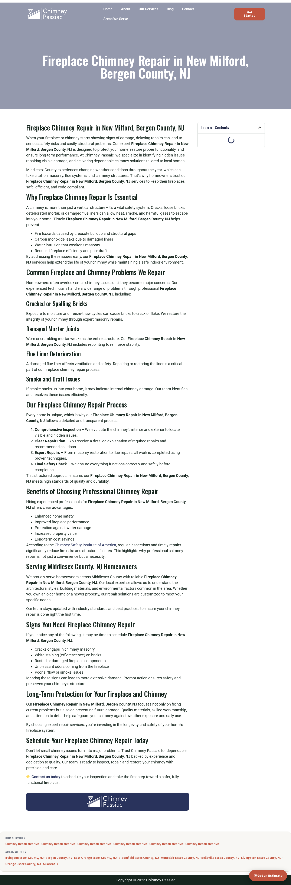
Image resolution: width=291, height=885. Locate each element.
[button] (259, 127)
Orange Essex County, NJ (23, 864)
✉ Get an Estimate (268, 875)
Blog (170, 9)
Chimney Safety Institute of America (85, 545)
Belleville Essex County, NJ (220, 857)
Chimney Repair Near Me (22, 844)
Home (107, 9)
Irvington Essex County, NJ (24, 857)
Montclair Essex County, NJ (180, 857)
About (125, 9)
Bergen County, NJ (59, 857)
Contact (188, 9)
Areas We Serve (115, 19)
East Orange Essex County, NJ (95, 857)
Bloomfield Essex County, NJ (139, 857)
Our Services (148, 9)
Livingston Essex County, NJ (261, 857)
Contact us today (46, 777)
